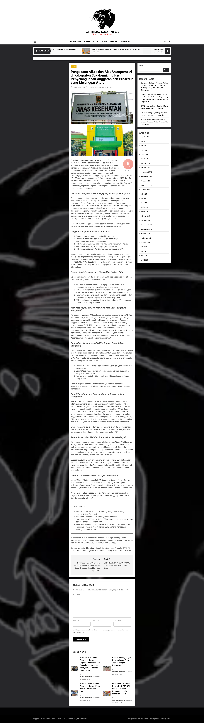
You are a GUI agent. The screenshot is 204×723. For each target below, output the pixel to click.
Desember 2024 (146, 225)
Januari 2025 (145, 220)
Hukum (74, 66)
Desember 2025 (146, 172)
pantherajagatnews (79, 87)
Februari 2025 (145, 216)
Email (96, 621)
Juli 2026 (144, 141)
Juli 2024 (144, 247)
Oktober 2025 (145, 181)
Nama (76, 621)
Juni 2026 (144, 146)
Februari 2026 (145, 163)
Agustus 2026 (145, 137)
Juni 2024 (144, 251)
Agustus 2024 (145, 242)
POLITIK (96, 42)
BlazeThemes (82, 719)
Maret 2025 (145, 212)
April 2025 (144, 207)
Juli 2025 (144, 194)
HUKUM (87, 42)
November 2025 (146, 176)
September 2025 (146, 185)
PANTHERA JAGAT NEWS (102, 32)
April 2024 (144, 260)
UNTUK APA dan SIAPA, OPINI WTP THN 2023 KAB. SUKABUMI (64, 49)
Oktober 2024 (145, 234)
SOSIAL (104, 42)
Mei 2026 (144, 150)
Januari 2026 (145, 168)
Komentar (77, 595)
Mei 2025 (144, 203)
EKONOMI (113, 42)
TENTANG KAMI (75, 42)
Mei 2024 (144, 256)
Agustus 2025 (145, 190)
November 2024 (146, 229)
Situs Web (117, 621)
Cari (141, 66)
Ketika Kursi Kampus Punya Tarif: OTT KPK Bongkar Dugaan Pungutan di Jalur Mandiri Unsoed (121, 689)
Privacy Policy (132, 719)
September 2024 (146, 238)
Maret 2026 (145, 159)
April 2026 (144, 154)
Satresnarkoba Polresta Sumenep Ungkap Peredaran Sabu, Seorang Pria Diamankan (154, 122)
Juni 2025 (144, 198)
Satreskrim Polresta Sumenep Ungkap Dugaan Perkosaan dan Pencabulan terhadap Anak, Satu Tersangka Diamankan (147, 49)
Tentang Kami (154, 719)
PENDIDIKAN (125, 42)
